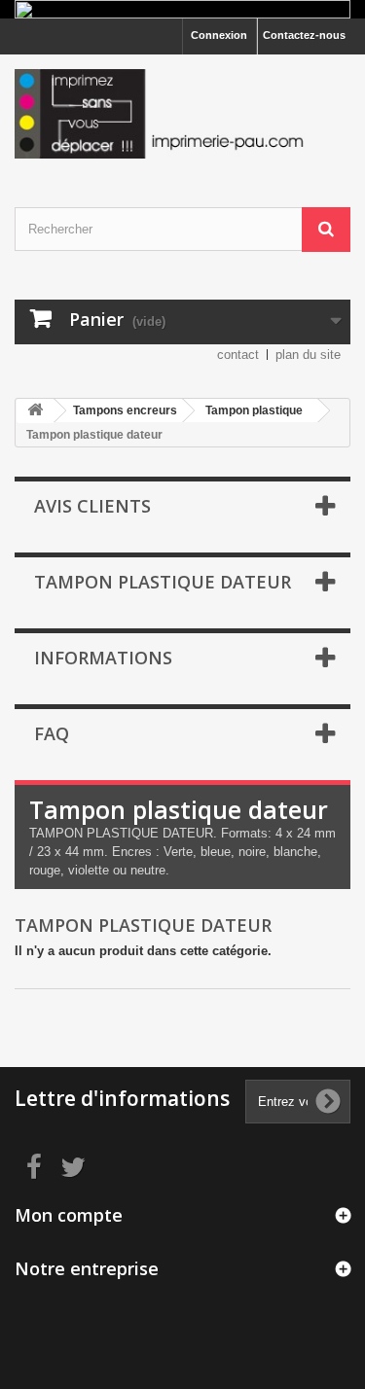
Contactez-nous (304, 35)
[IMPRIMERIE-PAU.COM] (182, 114)
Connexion (219, 35)
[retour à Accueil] (35, 411)
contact (238, 354)
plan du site (308, 354)
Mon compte (69, 1215)
